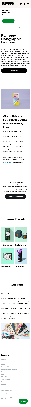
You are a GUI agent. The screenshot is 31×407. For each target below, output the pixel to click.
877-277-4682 (4, 388)
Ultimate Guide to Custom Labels (9, 369)
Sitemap (3, 381)
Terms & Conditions (6, 379)
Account (3, 359)
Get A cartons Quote (8, 21)
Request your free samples (15, 196)
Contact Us (4, 364)
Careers (3, 374)
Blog (2, 371)
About (2, 361)
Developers (4, 384)
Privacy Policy (4, 376)
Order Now (14, 70)
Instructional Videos (6, 366)
